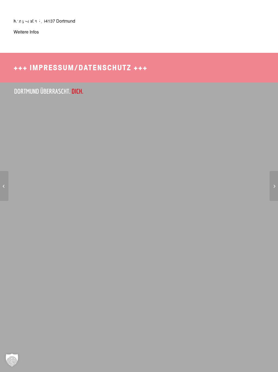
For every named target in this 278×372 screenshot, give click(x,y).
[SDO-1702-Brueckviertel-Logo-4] (26, 15)
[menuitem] (163, 12)
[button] (12, 360)
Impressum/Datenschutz (80, 67)
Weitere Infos (26, 32)
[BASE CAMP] (4, 186)
